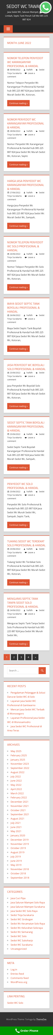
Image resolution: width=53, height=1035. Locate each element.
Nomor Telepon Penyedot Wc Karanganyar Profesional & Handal (25, 62)
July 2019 (16, 856)
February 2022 (19, 797)
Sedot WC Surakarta (22, 944)
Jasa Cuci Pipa (18, 898)
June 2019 (16, 860)
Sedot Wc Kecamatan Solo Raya (28, 923)
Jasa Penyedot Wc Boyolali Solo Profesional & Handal (26, 367)
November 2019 (20, 844)
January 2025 (18, 759)
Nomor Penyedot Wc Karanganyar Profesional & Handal (25, 123)
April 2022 (16, 789)
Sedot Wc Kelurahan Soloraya (27, 927)
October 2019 (18, 848)
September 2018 (20, 877)
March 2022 (17, 793)
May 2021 (16, 831)
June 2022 (16, 780)
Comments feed (20, 978)
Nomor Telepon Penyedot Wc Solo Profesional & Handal (25, 246)
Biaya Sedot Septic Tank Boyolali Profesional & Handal (23, 307)
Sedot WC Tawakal (26, 6)
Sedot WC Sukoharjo (22, 940)
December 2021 (20, 801)
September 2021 (20, 814)
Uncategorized (19, 948)
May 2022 (16, 784)
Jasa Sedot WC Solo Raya (24, 911)
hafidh (30, 69)
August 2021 (17, 818)
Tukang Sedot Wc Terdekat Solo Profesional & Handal (26, 543)
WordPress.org (19, 982)
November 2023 (20, 763)
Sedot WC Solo (19, 936)
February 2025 (19, 755)
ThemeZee (41, 1019)
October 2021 (18, 810)
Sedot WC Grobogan (22, 919)
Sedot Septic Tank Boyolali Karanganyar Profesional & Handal (25, 426)
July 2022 (16, 776)
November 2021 (20, 806)
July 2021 (16, 822)
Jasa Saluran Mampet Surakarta (28, 906)
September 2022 (20, 768)
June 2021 (16, 827)
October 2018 (18, 873)
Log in (14, 969)
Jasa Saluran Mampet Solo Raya (28, 902)
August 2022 (17, 772)
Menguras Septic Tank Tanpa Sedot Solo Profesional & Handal (22, 602)
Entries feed (17, 973)
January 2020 (18, 835)
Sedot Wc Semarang (22, 932)
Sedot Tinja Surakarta (22, 915)
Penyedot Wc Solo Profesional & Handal (22, 486)
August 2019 (17, 852)
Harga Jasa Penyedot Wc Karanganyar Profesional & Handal (25, 185)
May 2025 (16, 751)
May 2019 (16, 865)
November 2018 (20, 869)
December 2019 (20, 839)
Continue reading (17, 103)
